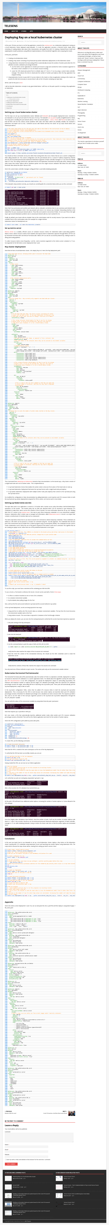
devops (80, 87)
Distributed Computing (38, 41)
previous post (49, 45)
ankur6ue (21, 41)
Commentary (81, 78)
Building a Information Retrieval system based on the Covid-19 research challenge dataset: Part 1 (31, 1211)
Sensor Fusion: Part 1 (69, 1202)
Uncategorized (82, 132)
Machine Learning (56, 41)
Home (6, 31)
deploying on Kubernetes (24, 481)
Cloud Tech (29, 41)
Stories (23, 31)
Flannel (63, 120)
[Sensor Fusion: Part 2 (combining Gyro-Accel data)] (59, 1197)
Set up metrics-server (14, 99)
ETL (79, 93)
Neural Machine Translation (85, 104)
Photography (81, 113)
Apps (31, 31)
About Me (14, 31)
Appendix (9, 108)
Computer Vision (82, 84)
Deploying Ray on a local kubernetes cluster (24, 1176)
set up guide (52, 118)
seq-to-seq (81, 127)
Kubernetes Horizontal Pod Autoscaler (16, 104)
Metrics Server (9, 232)
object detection (82, 110)
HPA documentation (13, 680)
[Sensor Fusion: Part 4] (59, 1180)
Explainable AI (48, 41)
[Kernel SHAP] (8, 1188)
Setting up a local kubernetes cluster (16, 97)
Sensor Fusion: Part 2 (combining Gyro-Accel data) (76, 1194)
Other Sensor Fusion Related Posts (68, 1172)
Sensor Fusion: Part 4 (69, 1176)
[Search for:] (91, 42)
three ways (57, 592)
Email (6, 1149)
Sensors (80, 124)
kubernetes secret (54, 514)
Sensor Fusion (81, 121)
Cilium (56, 120)
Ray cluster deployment (13, 101)
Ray (79, 118)
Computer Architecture (84, 81)
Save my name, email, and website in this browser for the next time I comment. (28, 1159)
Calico (52, 120)
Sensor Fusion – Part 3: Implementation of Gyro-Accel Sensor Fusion (81, 1185)
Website (7, 1154)
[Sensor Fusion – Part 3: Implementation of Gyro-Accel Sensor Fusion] (59, 1188)
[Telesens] (54, 21)
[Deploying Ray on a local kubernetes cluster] (8, 1180)
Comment (7, 1132)
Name (7, 1144)
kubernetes (81, 98)
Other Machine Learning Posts (15, 1172)
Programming (81, 115)
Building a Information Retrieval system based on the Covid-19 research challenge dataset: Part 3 (31, 1194)
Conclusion (10, 106)
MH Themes (28, 1221)
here (21, 82)
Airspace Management (84, 70)
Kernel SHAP (16, 1185)
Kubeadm (45, 116)
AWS (79, 73)
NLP (79, 107)
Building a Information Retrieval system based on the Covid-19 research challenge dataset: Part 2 (31, 1203)
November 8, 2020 (11, 41)
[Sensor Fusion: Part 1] (59, 1206)
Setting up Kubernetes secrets (14, 102)
